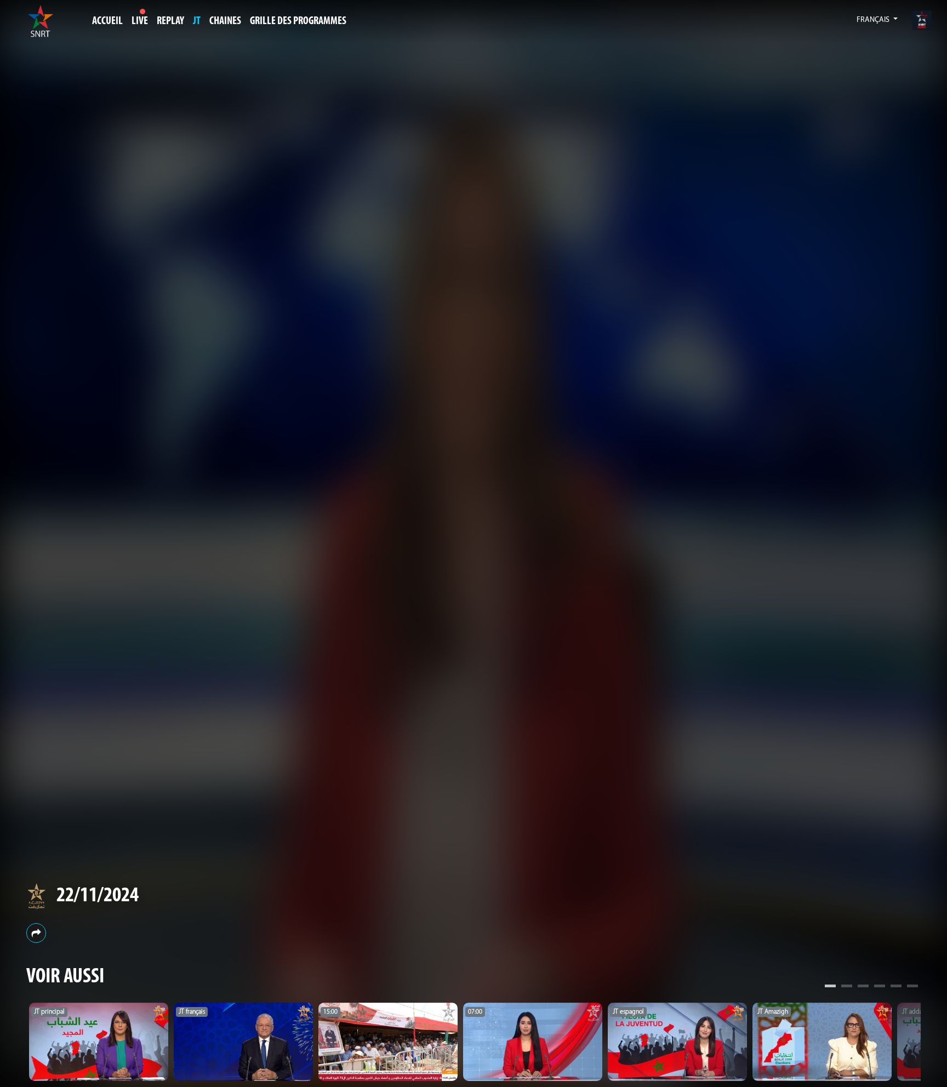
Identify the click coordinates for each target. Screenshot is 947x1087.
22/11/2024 (97, 896)
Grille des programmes (298, 21)
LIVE (140, 21)
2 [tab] (847, 987)
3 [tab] (863, 987)
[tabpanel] (98, 1042)
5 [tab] (896, 987)
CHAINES (225, 21)
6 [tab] (912, 987)
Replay (170, 21)
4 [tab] (879, 987)
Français (874, 20)
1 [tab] (830, 987)
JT (197, 21)
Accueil (107, 21)
